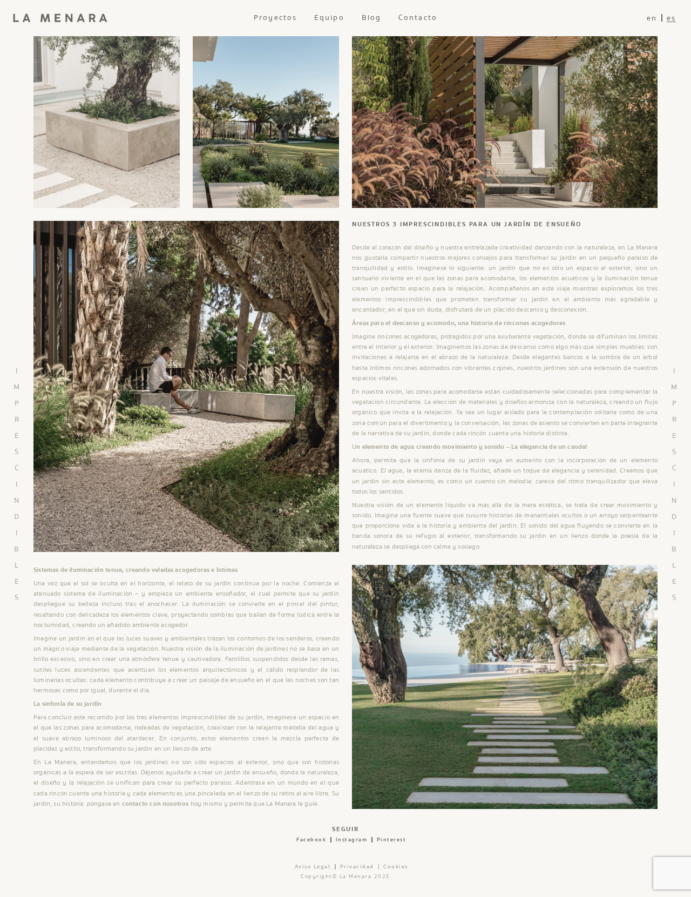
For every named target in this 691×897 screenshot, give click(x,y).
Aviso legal (313, 866)
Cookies (395, 866)
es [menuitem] (671, 18)
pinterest (392, 839)
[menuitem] (652, 18)
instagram (352, 839)
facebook (311, 839)
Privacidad (357, 866)
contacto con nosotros (155, 804)
